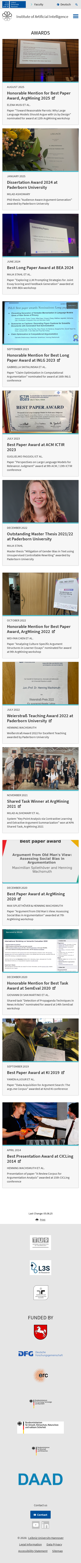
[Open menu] (76, 17)
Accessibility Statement (32, 1551)
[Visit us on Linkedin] (45, 1524)
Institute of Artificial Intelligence (42, 16)
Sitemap (57, 1551)
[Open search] (77, 4)
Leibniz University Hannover (46, 1538)
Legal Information (30, 1544)
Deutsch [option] (65, 4)
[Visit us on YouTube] (36, 1524)
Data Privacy (54, 1544)
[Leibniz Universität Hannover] (14, 4)
